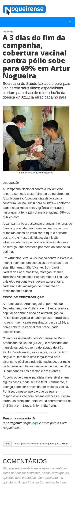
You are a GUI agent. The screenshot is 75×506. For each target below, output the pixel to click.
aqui (35, 423)
